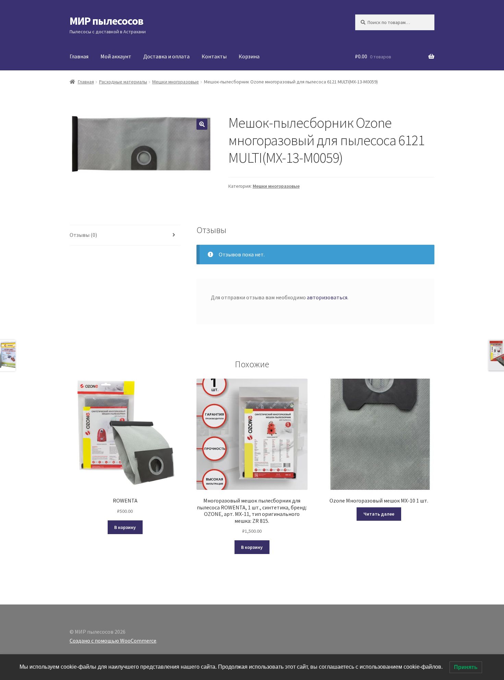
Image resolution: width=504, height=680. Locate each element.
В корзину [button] (125, 527)
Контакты (214, 56)
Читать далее (378, 514)
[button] (201, 124)
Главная (79, 56)
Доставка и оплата (166, 56)
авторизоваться (327, 297)
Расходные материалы (123, 82)
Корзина (249, 56)
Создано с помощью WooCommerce (113, 640)
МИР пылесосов (106, 21)
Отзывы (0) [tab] (83, 234)
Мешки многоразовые (175, 82)
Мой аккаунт (115, 56)
